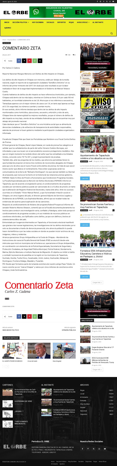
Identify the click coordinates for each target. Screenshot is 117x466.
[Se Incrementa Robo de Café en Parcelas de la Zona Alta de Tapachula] (8, 392)
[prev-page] (4, 366)
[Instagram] (100, 1)
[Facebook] (97, 1)
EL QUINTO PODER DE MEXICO (12, 361)
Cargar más (96, 282)
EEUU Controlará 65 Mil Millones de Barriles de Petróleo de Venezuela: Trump (103, 360)
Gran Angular (57, 361)
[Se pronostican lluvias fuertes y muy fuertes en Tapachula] (97, 192)
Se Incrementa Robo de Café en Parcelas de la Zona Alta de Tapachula (25, 392)
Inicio (4, 40)
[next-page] (7, 366)
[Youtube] (113, 1)
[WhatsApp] (110, 1)
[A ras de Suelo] (39, 351)
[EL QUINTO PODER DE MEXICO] (14, 351)
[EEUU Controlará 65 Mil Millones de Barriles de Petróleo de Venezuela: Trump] (85, 360)
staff (90, 161)
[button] (111, 33)
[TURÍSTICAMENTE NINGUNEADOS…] (8, 424)
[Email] (40, 60)
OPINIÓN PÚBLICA (69, 330)
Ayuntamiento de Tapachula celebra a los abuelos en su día (96, 157)
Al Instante (84, 161)
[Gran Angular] (64, 351)
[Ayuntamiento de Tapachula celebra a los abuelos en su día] (97, 144)
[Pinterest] (103, 1)
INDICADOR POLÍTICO (11, 330)
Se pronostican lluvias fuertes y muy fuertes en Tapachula (97, 206)
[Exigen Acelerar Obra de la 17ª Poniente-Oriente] (85, 350)
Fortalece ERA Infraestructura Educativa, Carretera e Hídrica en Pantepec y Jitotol (96, 253)
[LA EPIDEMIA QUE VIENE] (8, 403)
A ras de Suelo (32, 361)
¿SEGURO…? (19, 411)
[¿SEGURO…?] (8, 414)
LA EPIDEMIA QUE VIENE (23, 401)
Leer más (85, 178)
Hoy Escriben (11, 40)
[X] (107, 1)
